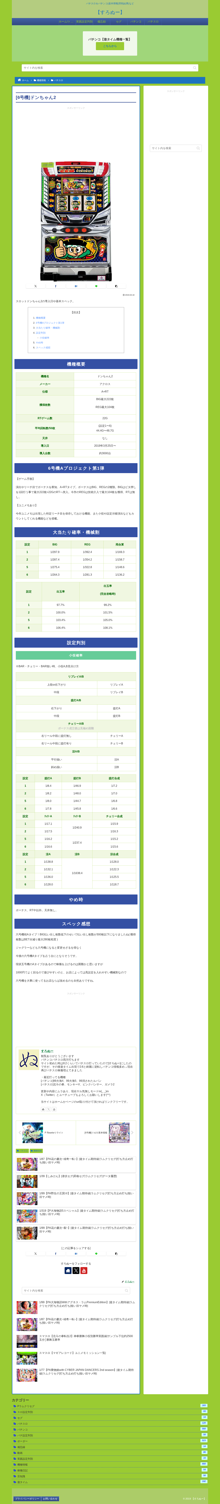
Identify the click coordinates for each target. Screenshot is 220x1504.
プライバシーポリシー (27, 1498)
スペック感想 (43, 347)
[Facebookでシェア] (55, 286)
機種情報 (38, 1151)
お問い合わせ (50, 1498)
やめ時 (39, 342)
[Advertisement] (76, 134)
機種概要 (41, 317)
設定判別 (41, 332)
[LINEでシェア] (96, 286)
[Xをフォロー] (48, 1109)
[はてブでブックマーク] (76, 286)
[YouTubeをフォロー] (54, 1109)
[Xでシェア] (35, 286)
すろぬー (47, 1051)
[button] (195, 68)
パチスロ (24, 1151)
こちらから (110, 45)
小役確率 (44, 337)
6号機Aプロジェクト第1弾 (50, 322)
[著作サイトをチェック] (43, 1109)
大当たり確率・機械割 (48, 327)
